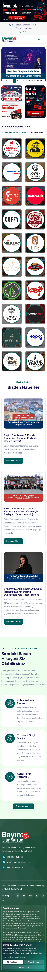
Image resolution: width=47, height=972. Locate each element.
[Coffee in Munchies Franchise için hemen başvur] (11, 337)
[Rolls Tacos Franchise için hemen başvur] (35, 195)
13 (38, 81)
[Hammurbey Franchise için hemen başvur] (35, 314)
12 (35, 81)
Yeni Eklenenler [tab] (37, 132)
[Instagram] (18, 895)
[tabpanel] (23, 253)
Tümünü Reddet (34, 962)
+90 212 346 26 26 (15, 857)
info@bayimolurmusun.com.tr (19, 862)
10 (29, 81)
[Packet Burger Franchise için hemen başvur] (35, 266)
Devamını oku (12, 461)
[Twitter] (43, 895)
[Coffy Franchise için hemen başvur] (11, 219)
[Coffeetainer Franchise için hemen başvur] (35, 172)
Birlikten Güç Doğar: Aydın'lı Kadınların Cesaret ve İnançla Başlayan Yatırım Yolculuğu (21, 511)
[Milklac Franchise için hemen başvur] (11, 243)
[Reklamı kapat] (43, 3)
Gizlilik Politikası (20, 957)
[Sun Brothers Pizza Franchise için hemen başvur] (11, 195)
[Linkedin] (24, 895)
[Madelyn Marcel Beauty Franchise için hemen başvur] (11, 314)
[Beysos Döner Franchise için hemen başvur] (11, 290)
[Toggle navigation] (44, 39)
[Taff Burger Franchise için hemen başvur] (35, 219)
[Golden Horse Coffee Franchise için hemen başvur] (11, 266)
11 (32, 81)
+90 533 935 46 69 (15, 867)
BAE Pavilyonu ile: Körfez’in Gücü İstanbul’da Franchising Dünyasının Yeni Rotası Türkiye (23, 591)
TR (23, 32)
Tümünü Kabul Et (13, 962)
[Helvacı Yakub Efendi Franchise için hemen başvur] (35, 361)
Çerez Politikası (8, 957)
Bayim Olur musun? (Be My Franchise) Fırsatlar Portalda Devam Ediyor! (20, 438)
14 (41, 81)
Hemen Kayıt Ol (25, 806)
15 (44, 81)
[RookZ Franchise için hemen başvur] (35, 337)
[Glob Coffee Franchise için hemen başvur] (11, 361)
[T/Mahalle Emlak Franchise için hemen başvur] (11, 172)
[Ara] (39, 39)
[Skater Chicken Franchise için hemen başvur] (11, 148)
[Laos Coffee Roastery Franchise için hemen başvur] (35, 243)
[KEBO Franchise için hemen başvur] (35, 290)
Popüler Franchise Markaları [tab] (14, 132)
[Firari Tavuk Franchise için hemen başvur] (35, 148)
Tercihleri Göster (23, 967)
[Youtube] (30, 895)
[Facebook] (37, 895)
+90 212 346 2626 (25, 28)
